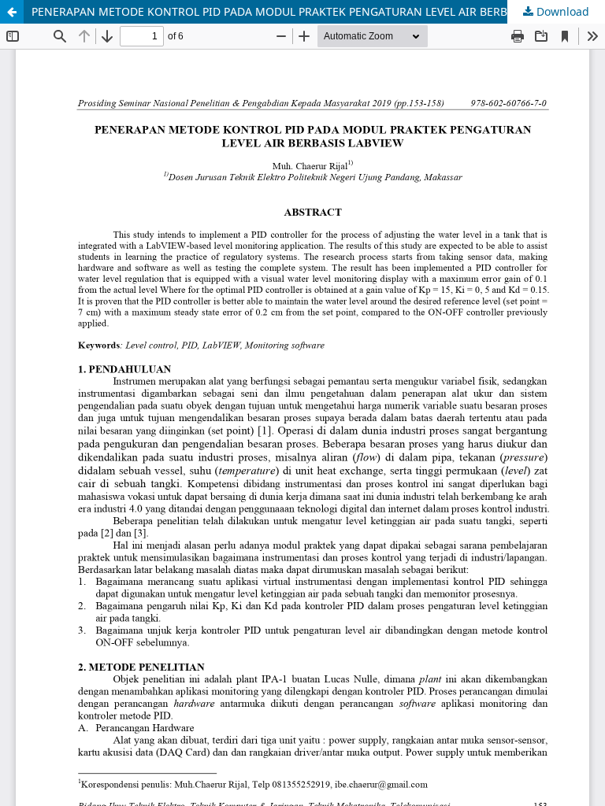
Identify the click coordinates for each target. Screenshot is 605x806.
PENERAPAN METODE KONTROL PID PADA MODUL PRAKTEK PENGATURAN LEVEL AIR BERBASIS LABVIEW (306, 11)
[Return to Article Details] (12, 12)
